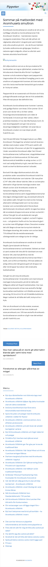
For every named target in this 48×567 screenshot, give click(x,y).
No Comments (8, 359)
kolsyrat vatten (13, 328)
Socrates (28, 560)
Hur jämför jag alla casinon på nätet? (19, 534)
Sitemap (8, 546)
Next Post (37, 363)
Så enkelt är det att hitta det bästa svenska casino (25, 537)
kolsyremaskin (25, 328)
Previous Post (12, 344)
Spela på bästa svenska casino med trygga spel (23, 540)
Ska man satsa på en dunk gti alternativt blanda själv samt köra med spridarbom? (24, 353)
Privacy (8, 543)
